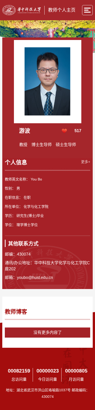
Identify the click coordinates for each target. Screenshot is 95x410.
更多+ (85, 162)
